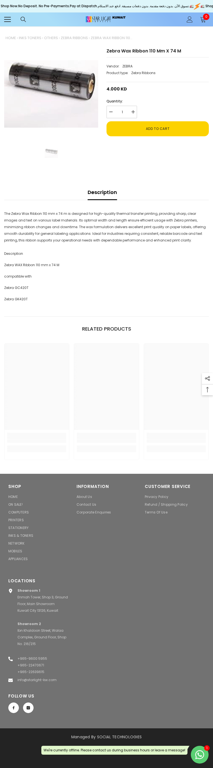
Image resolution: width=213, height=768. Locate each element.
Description (102, 192)
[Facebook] (13, 707)
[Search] (23, 19)
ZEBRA (127, 66)
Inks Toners (30, 38)
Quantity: (114, 101)
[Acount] (190, 19)
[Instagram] (28, 707)
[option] (51, 94)
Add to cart (158, 128)
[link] (36, 441)
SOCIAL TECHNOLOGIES (119, 737)
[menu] (7, 19)
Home (11, 38)
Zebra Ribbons (74, 38)
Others (51, 38)
